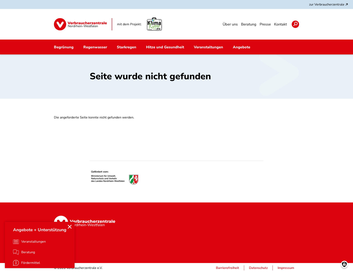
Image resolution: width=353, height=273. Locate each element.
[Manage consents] (344, 264)
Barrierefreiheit (227, 268)
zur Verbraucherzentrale (326, 4)
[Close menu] (69, 226)
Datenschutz (258, 268)
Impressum (286, 268)
